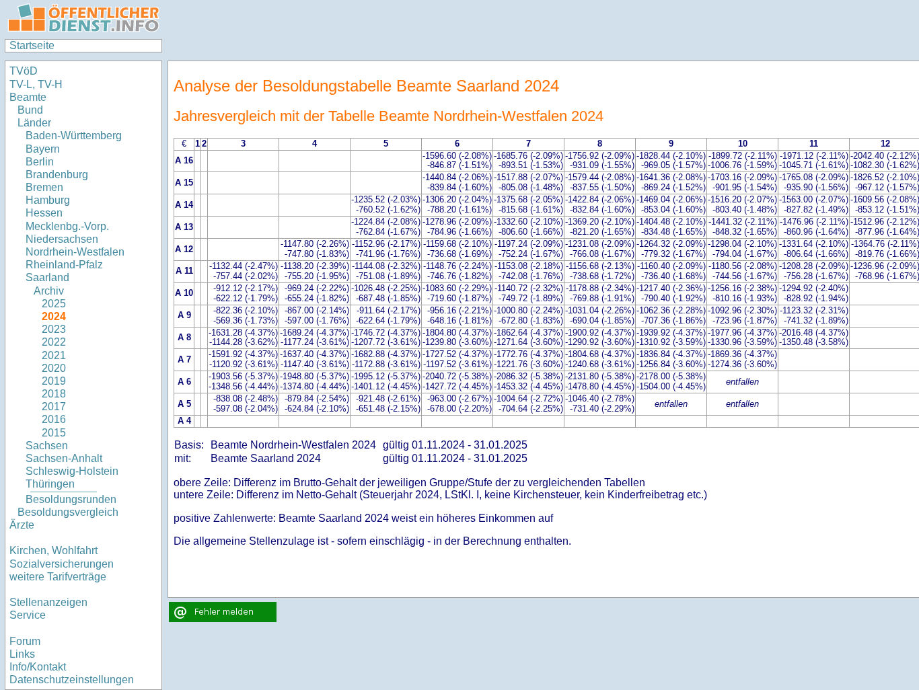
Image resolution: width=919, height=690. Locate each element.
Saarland (47, 277)
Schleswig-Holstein (72, 471)
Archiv (49, 291)
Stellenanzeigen (48, 602)
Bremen (44, 187)
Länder (34, 122)
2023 (54, 329)
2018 (54, 393)
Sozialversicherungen (61, 564)
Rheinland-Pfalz (64, 264)
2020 (54, 368)
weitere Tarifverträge (57, 576)
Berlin (40, 161)
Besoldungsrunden (71, 499)
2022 (54, 342)
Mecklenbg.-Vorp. (67, 226)
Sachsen (47, 445)
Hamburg (48, 200)
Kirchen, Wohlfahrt (53, 550)
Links (22, 654)
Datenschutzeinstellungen (71, 679)
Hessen (44, 213)
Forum (24, 641)
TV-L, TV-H (36, 84)
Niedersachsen (62, 239)
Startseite (31, 45)
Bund (30, 110)
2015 (54, 432)
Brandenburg (57, 174)
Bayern (43, 149)
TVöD (23, 71)
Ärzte (21, 525)
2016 (54, 419)
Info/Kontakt (37, 667)
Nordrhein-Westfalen (75, 252)
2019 (54, 381)
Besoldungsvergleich (67, 512)
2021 (54, 355)
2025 (54, 303)
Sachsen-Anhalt (64, 458)
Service (27, 615)
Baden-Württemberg (74, 135)
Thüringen (50, 484)
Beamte (27, 97)
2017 (54, 406)
